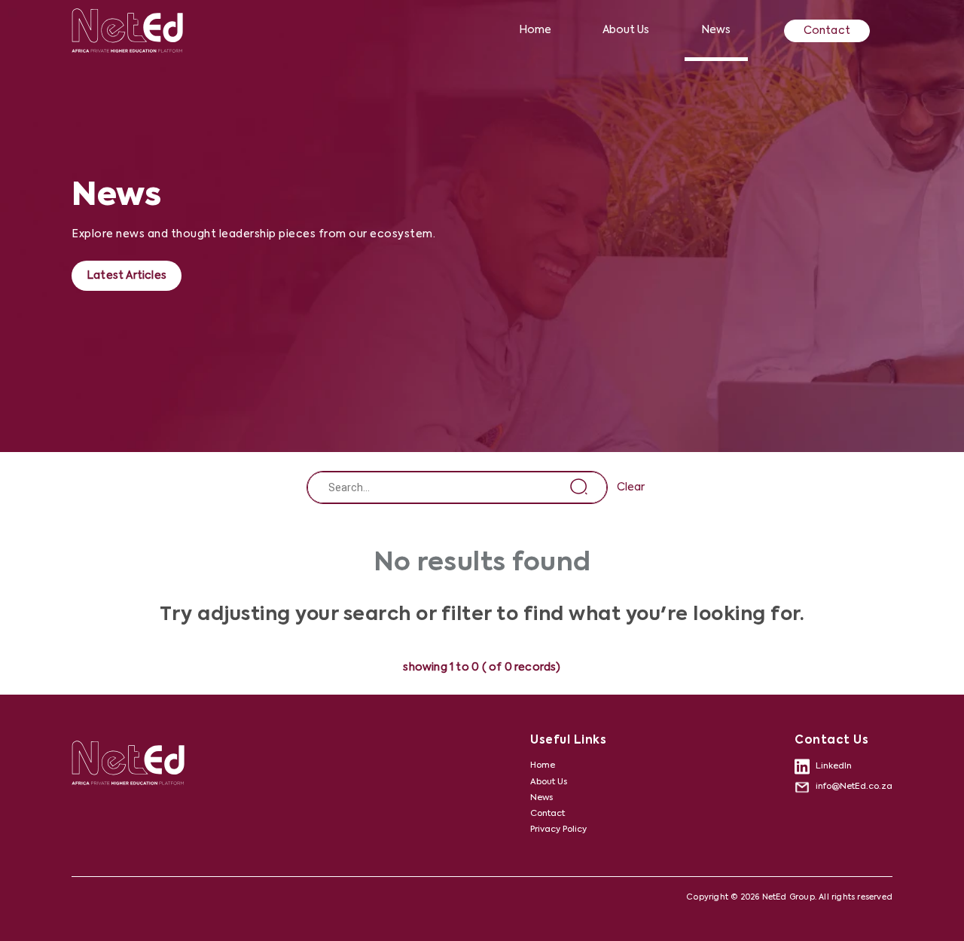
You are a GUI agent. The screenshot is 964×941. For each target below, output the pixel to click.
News (716, 30)
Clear (631, 487)
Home (535, 30)
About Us (625, 30)
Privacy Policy (558, 829)
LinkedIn (834, 766)
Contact (827, 31)
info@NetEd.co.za (854, 786)
